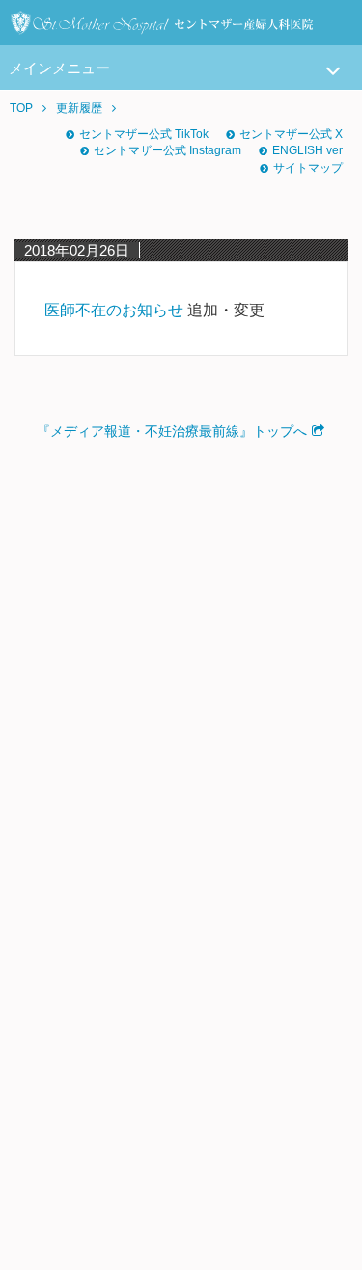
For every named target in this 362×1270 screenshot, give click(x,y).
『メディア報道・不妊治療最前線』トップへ (172, 431)
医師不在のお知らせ (113, 310)
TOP (21, 108)
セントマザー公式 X (291, 134)
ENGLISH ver (307, 150)
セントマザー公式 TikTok (144, 134)
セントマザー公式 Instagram (167, 150)
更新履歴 (79, 108)
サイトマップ (308, 168)
